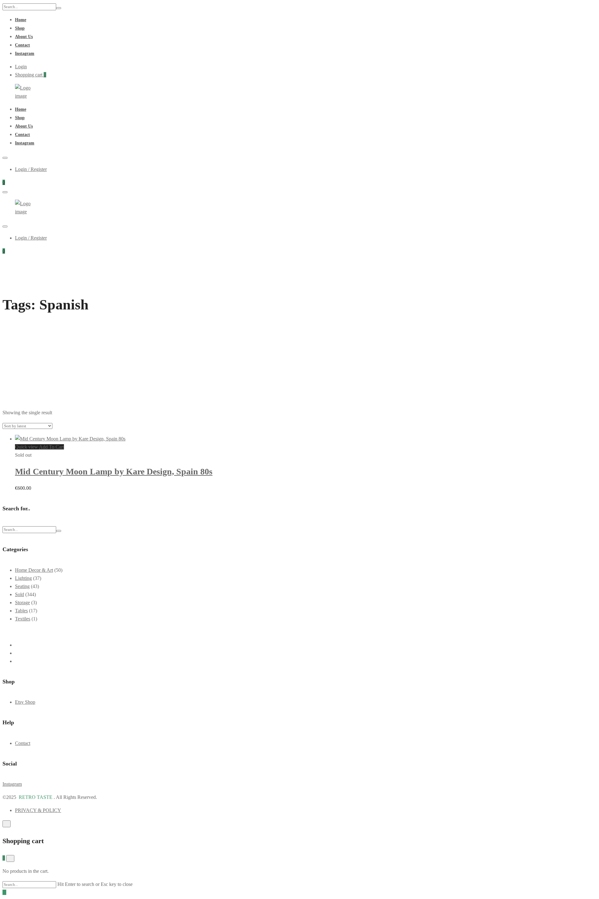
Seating (22, 586)
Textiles (22, 618)
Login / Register (31, 169)
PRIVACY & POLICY (38, 810)
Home (20, 19)
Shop (20, 28)
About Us (24, 36)
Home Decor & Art (34, 570)
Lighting (23, 578)
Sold (19, 594)
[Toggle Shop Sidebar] (4, 399)
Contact (22, 45)
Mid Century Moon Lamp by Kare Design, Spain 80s (113, 471)
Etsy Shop (25, 702)
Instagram (24, 53)
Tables (21, 610)
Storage (22, 602)
